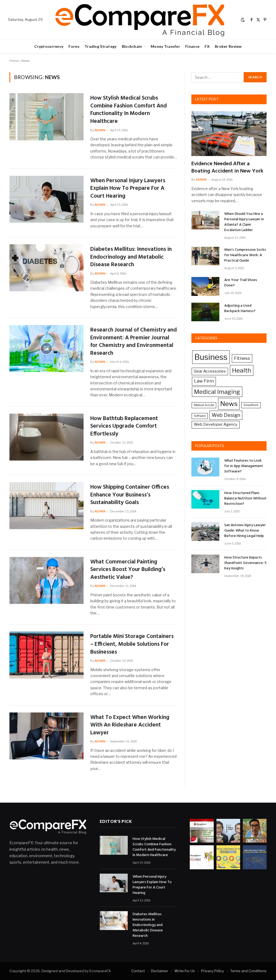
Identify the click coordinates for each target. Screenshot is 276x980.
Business (210, 357)
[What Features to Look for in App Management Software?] (205, 467)
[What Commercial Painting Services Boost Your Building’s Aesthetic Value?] (46, 580)
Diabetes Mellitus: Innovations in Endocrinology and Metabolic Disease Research (131, 257)
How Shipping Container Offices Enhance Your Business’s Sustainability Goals (129, 495)
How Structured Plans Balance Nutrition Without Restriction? (245, 499)
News (228, 404)
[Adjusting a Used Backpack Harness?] (205, 312)
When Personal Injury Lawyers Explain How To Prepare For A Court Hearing (127, 188)
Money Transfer (165, 46)
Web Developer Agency (215, 424)
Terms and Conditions (248, 971)
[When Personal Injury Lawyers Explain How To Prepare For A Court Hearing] (46, 199)
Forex (73, 46)
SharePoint (250, 405)
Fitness (242, 358)
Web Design (226, 415)
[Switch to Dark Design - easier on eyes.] (243, 20)
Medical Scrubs (204, 405)
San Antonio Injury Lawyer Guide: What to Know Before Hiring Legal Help (245, 531)
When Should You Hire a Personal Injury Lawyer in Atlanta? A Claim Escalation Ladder (244, 222)
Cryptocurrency (48, 46)
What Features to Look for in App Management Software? (243, 466)
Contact (138, 971)
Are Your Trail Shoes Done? (240, 283)
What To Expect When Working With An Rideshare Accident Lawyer (129, 725)
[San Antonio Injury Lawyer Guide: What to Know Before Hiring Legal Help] (205, 531)
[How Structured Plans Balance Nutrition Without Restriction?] (205, 499)
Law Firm (204, 381)
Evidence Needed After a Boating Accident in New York (227, 167)
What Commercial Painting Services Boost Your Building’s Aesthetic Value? (127, 570)
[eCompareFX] (140, 19)
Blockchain (132, 46)
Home (14, 61)
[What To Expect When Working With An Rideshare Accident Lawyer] (46, 735)
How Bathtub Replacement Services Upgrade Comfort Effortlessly (124, 426)
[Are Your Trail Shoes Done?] (205, 286)
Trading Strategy (100, 46)
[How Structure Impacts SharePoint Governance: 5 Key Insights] (205, 564)
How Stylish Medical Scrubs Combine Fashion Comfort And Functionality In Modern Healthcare (128, 109)
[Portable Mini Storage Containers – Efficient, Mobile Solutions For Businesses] (46, 654)
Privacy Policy (212, 971)
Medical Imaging (217, 391)
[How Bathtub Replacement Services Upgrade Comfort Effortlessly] (46, 437)
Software (200, 416)
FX (207, 46)
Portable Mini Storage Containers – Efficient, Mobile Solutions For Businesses (132, 644)
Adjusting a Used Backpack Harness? (240, 308)
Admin (100, 130)
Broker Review (228, 46)
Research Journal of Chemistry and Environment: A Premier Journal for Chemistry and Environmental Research (133, 341)
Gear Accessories (210, 371)
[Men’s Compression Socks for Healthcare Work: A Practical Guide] (205, 256)
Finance (192, 46)
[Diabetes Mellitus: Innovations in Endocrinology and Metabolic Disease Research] (46, 267)
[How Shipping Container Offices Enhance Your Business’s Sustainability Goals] (46, 505)
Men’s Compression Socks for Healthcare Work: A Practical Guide (245, 255)
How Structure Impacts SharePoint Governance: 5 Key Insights (245, 563)
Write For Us (184, 971)
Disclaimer (159, 971)
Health (241, 370)
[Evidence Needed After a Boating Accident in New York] (229, 133)
